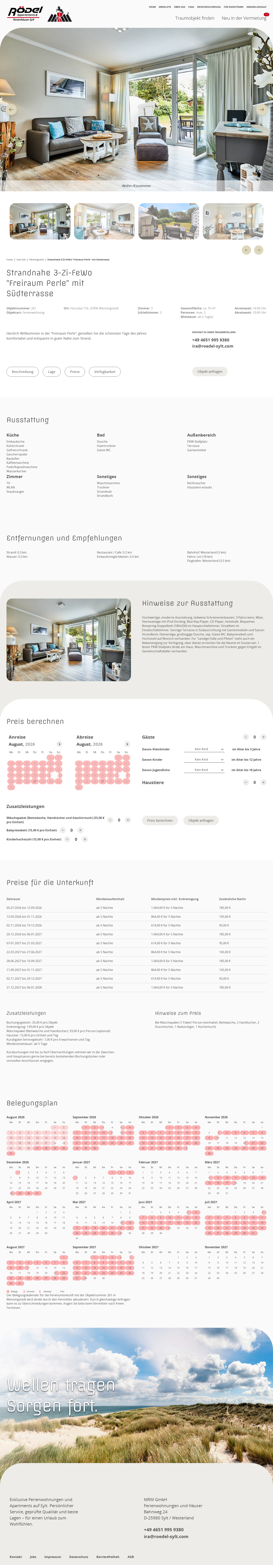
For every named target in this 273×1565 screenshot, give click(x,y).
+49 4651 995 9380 (210, 340)
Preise (75, 371)
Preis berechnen (160, 820)
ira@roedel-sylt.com (212, 346)
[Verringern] (246, 737)
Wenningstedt (36, 259)
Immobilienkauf (256, 7)
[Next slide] (261, 109)
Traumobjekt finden (194, 18)
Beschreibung (22, 371)
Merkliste (165, 7)
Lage (51, 371)
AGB (131, 1557)
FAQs (191, 7)
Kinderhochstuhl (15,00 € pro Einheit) (33, 839)
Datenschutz (78, 1557)
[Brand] (39, 14)
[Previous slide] (11, 109)
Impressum (52, 1557)
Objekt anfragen (209, 371)
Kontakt (16, 1557)
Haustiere (153, 782)
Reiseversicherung (209, 7)
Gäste (148, 737)
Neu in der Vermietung (244, 17)
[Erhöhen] (263, 737)
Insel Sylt (21, 259)
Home (152, 7)
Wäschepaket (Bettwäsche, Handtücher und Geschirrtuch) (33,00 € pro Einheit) (55, 820)
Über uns (179, 7)
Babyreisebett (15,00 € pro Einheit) (31, 830)
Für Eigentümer (233, 7)
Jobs (33, 1557)
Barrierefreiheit (107, 1557)
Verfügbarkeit (104, 371)
